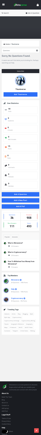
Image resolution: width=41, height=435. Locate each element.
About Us (5, 403)
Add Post (5, 411)
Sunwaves (7, 331)
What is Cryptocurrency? (17, 252)
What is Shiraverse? (15, 243)
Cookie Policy (6, 424)
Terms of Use (6, 418)
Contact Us (5, 405)
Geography (29, 324)
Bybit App (7, 317)
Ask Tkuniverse (20, 94)
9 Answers (14, 267)
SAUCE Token (29, 327)
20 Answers (15, 255)
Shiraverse (15, 280)
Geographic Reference (17, 324)
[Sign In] (38, 5)
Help (12, 289)
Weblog (32, 331)
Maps (6, 327)
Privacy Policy (6, 421)
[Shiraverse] (20, 5)
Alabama (6, 314)
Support (4, 434)
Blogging (25, 314)
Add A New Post (20, 200)
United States (24, 331)
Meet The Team (7, 397)
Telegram (15, 331)
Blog (19, 314)
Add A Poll (20, 206)
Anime (13, 314)
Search (6, 13)
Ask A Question (33, 13)
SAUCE (20, 327)
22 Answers (15, 246)
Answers (15, 237)
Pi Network (13, 327)
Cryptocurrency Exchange (11, 320)
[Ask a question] (36, 430)
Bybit (31, 314)
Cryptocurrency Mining (28, 320)
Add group (5, 408)
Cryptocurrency (17, 298)
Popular (7, 237)
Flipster (6, 324)
